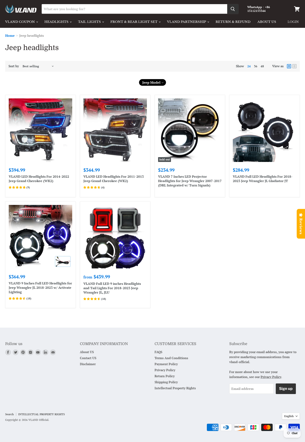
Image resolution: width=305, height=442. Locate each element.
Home (10, 35)
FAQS (158, 352)
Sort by (14, 66)
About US (87, 352)
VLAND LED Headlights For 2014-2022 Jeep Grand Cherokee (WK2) (39, 178)
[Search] (232, 9)
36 (255, 66)
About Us (266, 22)
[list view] (294, 66)
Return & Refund (233, 22)
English (289, 416)
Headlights (56, 22)
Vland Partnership (187, 22)
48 (262, 66)
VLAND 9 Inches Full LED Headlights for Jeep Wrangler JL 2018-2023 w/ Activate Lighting (40, 287)
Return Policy (165, 376)
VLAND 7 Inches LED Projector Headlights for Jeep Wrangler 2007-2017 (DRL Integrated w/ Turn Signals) (190, 180)
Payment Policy (166, 364)
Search (9, 414)
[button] (152, 82)
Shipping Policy (166, 382)
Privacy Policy (165, 370)
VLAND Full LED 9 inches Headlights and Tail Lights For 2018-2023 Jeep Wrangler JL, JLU (112, 288)
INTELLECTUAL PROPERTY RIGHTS (41, 414)
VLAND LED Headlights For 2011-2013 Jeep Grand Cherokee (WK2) (113, 178)
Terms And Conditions (171, 358)
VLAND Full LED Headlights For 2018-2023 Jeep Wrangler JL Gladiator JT (263, 178)
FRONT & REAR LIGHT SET (134, 22)
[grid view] (289, 66)
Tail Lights (90, 22)
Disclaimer (88, 364)
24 (249, 66)
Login (293, 22)
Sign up (286, 388)
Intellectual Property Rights (175, 388)
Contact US (88, 358)
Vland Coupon (20, 22)
